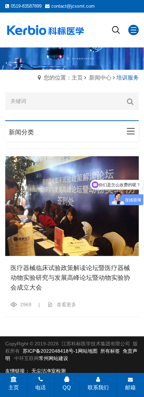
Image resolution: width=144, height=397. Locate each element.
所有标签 (110, 351)
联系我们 (98, 387)
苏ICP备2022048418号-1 (50, 351)
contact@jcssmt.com (73, 6)
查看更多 (66, 304)
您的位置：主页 (63, 78)
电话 (40, 387)
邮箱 (130, 387)
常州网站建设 (53, 358)
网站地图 (88, 351)
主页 (13, 387)
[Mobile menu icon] (133, 30)
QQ (67, 387)
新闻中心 (100, 78)
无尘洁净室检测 (48, 371)
